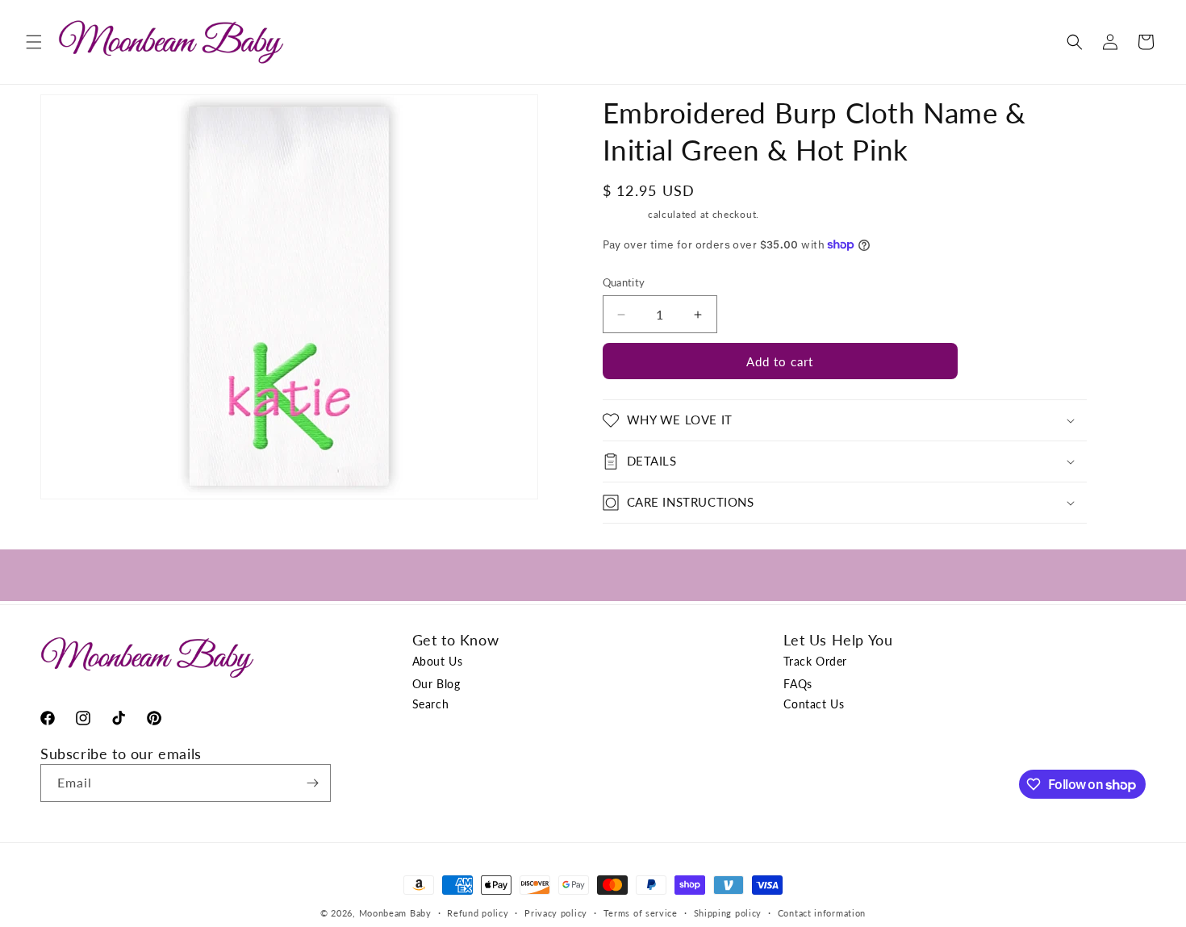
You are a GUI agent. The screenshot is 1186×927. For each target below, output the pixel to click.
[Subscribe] (312, 783)
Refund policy (477, 913)
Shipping (624, 214)
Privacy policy (555, 913)
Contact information (822, 913)
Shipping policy (728, 913)
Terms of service (640, 913)
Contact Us (813, 704)
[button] (34, 42)
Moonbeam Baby (395, 913)
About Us (437, 661)
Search (430, 704)
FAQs (797, 684)
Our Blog (436, 684)
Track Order (815, 661)
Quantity (624, 282)
